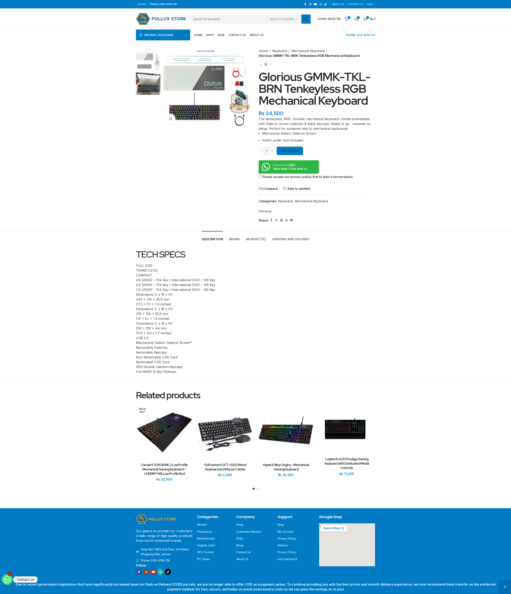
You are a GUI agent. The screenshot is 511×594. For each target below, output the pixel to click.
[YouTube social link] (315, 4)
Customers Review (248, 531)
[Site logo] (161, 19)
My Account (285, 531)
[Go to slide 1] (254, 489)
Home (263, 51)
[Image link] (156, 519)
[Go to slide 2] (258, 489)
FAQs (239, 538)
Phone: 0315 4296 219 (155, 560)
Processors (204, 531)
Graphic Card (206, 545)
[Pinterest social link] (281, 220)
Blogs (240, 545)
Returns (283, 545)
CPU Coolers (205, 552)
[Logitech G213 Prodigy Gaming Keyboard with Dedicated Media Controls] (346, 429)
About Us (242, 559)
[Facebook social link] (305, 4)
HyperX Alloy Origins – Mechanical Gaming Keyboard (286, 467)
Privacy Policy (287, 538)
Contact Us (243, 552)
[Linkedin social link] (286, 220)
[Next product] (270, 64)
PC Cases (203, 559)
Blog (281, 524)
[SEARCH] (306, 19)
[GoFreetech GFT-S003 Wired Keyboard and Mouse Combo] (225, 432)
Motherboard (206, 538)
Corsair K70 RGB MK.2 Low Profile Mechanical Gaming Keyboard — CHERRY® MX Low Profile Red (164, 469)
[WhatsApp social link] (320, 4)
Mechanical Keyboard (307, 51)
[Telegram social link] (291, 220)
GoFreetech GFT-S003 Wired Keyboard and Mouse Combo (225, 467)
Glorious (265, 211)
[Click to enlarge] (170, 119)
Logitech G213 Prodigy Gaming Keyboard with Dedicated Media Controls (346, 463)
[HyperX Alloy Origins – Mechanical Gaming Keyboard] (286, 432)
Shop (239, 524)
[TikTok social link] (325, 4)
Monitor (202, 524)
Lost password (287, 559)
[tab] (212, 237)
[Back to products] (265, 64)
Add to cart (290, 150)
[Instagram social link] (310, 4)
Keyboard (279, 51)
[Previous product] (261, 64)
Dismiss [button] (505, 587)
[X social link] (276, 220)
